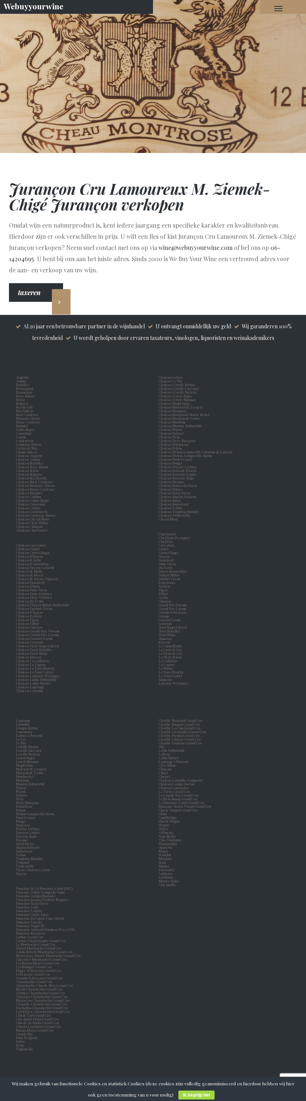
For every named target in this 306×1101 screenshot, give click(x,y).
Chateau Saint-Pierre (175, 493)
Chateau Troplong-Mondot (179, 511)
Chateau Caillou (28, 496)
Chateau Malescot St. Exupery (181, 407)
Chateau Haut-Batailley (34, 649)
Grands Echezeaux (173, 612)
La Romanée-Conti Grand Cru (181, 802)
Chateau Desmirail (30, 582)
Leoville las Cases (29, 750)
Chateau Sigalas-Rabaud (177, 496)
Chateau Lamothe (30, 690)
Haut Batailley (170, 631)
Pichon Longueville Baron (36, 813)
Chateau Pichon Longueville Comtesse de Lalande (196, 452)
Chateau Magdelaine (174, 403)
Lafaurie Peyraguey (174, 683)
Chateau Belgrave (29, 474)
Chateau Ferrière (29, 616)
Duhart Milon (170, 575)
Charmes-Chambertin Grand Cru (42, 996)
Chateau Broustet (29, 493)
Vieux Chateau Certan (33, 869)
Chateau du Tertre (30, 601)
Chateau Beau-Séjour (32, 467)
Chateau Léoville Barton (177, 384)
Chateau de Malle (29, 571)
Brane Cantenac (29, 422)
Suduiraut (25, 851)
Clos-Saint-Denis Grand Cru (37, 1019)
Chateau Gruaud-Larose (34, 638)
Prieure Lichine (28, 828)
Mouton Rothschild (31, 784)
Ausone (21, 381)
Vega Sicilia (168, 836)
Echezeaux (168, 582)
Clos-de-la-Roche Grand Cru (37, 1022)
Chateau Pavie (169, 437)
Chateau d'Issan (28, 586)
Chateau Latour (171, 377)
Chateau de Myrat (29, 575)
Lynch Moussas (28, 761)
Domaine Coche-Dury (33, 914)
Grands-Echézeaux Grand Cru (39, 978)
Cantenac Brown (29, 444)
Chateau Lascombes (173, 787)
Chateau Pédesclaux (174, 444)
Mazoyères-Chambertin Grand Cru (42, 1000)
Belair (20, 399)
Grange (165, 616)
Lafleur (165, 754)
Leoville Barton (28, 746)
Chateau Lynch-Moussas (177, 399)
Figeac (163, 590)
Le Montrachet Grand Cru (35, 944)
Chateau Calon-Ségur (32, 500)
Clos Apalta (167, 884)
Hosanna (166, 638)
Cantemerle (25, 440)
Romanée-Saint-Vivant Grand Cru (185, 806)
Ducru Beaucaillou (173, 571)
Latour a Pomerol (30, 735)
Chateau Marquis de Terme (179, 418)
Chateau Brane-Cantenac (35, 489)
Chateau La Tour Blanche (35, 668)
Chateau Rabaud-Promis (177, 470)
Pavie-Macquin (28, 802)
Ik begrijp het (196, 1095)
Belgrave (23, 403)
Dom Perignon (26, 1037)
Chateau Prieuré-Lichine (178, 467)
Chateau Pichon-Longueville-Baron (185, 455)
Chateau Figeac (27, 619)
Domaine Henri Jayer (32, 903)
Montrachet (25, 776)
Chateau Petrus (171, 448)
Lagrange (24, 720)
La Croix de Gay (171, 649)
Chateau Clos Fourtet (31, 530)
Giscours (165, 601)
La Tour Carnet (171, 675)
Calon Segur (26, 429)
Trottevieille (25, 866)
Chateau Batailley (29, 463)
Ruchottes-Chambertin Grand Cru (42, 1007)
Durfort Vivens (170, 578)
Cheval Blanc (168, 519)
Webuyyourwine (33, 6)
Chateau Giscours (29, 627)
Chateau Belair (27, 470)
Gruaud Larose (170, 619)
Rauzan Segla (27, 836)
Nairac (22, 787)
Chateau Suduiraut (173, 504)
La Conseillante (171, 646)
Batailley (23, 384)
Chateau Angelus (29, 455)
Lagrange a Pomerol (174, 761)
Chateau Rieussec (172, 481)
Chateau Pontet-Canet (175, 459)
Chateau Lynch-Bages (175, 396)
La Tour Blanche (172, 672)
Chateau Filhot (27, 623)
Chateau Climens (29, 526)
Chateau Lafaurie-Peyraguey (38, 675)
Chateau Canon (28, 508)
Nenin (21, 791)
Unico (164, 828)
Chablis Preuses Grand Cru (179, 735)
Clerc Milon (168, 765)
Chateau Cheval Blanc (33, 519)
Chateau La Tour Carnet (34, 672)
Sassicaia (166, 679)
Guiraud (166, 623)
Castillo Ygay (168, 817)
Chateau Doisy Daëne (32, 590)
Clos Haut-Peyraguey (174, 537)
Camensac (24, 433)
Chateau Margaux (173, 411)
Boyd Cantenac (28, 414)
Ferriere (165, 586)
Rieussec (23, 840)
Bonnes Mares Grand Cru (34, 1030)
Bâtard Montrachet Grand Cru (39, 948)
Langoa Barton (28, 728)
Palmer (22, 795)
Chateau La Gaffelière (32, 661)
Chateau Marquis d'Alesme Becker (184, 414)
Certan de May (28, 448)
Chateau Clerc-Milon (32, 522)
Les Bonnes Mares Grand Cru (37, 963)
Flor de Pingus (170, 821)
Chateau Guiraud (29, 642)
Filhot (163, 593)
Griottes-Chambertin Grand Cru (40, 993)
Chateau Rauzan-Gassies (177, 474)
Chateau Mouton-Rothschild (180, 425)
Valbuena (167, 832)
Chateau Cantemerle (32, 511)
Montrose (23, 780)
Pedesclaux (25, 806)
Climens (166, 769)
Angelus (22, 377)
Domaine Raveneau (31, 933)
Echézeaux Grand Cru (33, 974)
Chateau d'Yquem (29, 612)
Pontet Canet (26, 817)
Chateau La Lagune (31, 664)
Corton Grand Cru (29, 937)
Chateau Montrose (172, 422)
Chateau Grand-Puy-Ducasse (38, 631)
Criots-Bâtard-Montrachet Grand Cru (44, 952)
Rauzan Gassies (28, 832)
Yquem (21, 873)
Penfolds (165, 855)
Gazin (164, 597)
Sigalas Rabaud (28, 847)
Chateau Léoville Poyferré (178, 392)
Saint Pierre (25, 843)
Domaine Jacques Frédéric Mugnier (42, 899)
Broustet (22, 425)
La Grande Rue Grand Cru (179, 795)
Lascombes (25, 731)
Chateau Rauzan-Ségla (176, 478)
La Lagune (168, 664)
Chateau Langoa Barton (176, 784)
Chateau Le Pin (171, 381)
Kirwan (165, 642)
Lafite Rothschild (171, 750)
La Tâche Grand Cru (174, 791)
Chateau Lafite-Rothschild (36, 679)
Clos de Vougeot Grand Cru (178, 810)
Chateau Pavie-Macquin (177, 440)
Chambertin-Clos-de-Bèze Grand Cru (44, 985)
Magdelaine (25, 765)
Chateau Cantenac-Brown (36, 515)
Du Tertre (167, 567)
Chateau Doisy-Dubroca (34, 593)
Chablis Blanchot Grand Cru (180, 720)
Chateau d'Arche (28, 560)
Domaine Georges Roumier (36, 896)
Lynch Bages (25, 758)
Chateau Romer (170, 489)
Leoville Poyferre (28, 754)
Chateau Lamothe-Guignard (180, 780)
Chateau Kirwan (28, 657)
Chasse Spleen (26, 452)
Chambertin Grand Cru (34, 981)
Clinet (164, 772)
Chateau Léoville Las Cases (179, 388)
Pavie (20, 799)
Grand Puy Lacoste (173, 608)
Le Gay (22, 739)
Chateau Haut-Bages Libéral (37, 646)
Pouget (21, 821)
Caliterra (165, 873)
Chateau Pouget (170, 463)
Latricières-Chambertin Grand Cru (43, 1011)
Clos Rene (166, 541)
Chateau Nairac (171, 429)
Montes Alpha (169, 881)
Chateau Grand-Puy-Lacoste (37, 634)
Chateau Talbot (170, 508)
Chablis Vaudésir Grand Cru (180, 743)
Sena (162, 862)
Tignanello (24, 1049)
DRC (162, 746)
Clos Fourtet (167, 534)
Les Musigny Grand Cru (34, 966)
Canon (21, 437)
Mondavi (166, 858)
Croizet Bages (169, 552)
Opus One (166, 847)
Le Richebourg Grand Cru (178, 799)
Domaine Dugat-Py (31, 925)
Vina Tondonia (170, 840)
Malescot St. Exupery (32, 769)
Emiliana (166, 877)
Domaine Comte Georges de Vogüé (40, 892)
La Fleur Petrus (171, 657)
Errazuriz (166, 869)
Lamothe (23, 724)
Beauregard (25, 388)
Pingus (164, 825)
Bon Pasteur (25, 411)
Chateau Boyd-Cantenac (34, 481)
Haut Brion (168, 634)
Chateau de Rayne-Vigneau (37, 578)
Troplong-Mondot (29, 858)
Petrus (21, 810)
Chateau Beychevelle (31, 478)
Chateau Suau (170, 500)
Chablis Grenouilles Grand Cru (182, 731)
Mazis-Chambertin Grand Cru (39, 989)
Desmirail (167, 560)
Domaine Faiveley (29, 922)
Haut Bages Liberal (173, 627)
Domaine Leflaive (29, 910)
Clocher (165, 776)
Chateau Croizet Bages (32, 552)
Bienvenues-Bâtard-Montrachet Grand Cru (48, 955)
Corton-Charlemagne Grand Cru (41, 940)
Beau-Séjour (25, 396)
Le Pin (21, 743)
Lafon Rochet (168, 758)
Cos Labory (168, 545)
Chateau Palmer (171, 433)
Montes (164, 866)
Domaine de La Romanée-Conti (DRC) (44, 888)
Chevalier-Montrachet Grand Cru (41, 959)
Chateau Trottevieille (174, 515)
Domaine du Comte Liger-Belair (40, 918)
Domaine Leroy (27, 907)
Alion (163, 813)
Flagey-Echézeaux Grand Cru (38, 970)
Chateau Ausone (28, 459)
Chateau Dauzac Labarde (35, 567)
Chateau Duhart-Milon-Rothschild (42, 605)
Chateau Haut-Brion (31, 653)
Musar (164, 851)
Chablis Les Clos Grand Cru (179, 728)
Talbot (21, 855)
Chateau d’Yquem (29, 556)
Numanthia (168, 843)
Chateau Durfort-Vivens (34, 608)
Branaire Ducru (28, 418)
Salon (20, 1041)
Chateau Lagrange (30, 687)
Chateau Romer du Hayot (178, 485)
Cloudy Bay (24, 1034)
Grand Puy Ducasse (174, 605)
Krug (20, 1045)
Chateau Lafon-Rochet (33, 683)
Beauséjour (24, 392)
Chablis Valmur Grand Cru (180, 739)
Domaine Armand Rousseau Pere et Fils (45, 929)
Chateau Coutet (28, 549)
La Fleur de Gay (171, 653)
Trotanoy (23, 862)
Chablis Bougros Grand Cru (179, 724)
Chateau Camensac (31, 504)
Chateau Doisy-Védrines (34, 597)
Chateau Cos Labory (31, 545)
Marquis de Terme (30, 772)
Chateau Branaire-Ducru (35, 485)
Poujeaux (24, 825)
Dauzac (164, 556)
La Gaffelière (168, 661)
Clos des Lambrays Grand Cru (38, 1026)
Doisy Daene (168, 564)
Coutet (164, 549)
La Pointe (166, 668)
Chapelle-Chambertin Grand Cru (41, 1004)
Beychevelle (25, 407)
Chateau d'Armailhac (32, 564)
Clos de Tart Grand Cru (33, 1015)
